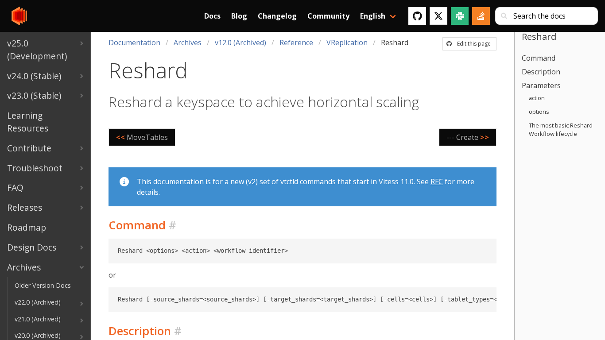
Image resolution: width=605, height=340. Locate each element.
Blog (239, 16)
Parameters (541, 85)
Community (328, 16)
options (539, 112)
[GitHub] (417, 16)
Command (538, 58)
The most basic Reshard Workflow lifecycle (561, 129)
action (537, 98)
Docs (212, 16)
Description (541, 72)
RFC (436, 181)
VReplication (347, 42)
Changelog (277, 16)
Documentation (134, 42)
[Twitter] (438, 16)
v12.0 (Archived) (240, 42)
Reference (296, 42)
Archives (188, 42)
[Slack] (460, 16)
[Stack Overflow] (481, 16)
